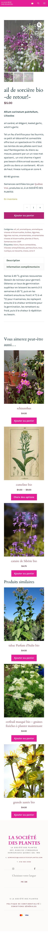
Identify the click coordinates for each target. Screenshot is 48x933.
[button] (38, 3)
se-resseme (17, 251)
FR (22, 882)
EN (26, 882)
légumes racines (11, 235)
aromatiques (25, 229)
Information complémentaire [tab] (23, 266)
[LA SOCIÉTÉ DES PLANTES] (7, 3)
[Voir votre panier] (32, 3)
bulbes (28, 232)
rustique (7, 251)
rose (40, 248)
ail (15, 229)
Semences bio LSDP (12, 241)
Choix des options (24, 497)
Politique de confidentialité (23, 904)
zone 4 (32, 251)
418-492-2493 (25, 862)
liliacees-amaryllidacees (14, 248)
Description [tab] (13, 260)
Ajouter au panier (24, 215)
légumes (35, 232)
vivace (25, 251)
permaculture (31, 248)
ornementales (25, 235)
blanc (16, 245)
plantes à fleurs (32, 238)
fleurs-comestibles (27, 245)
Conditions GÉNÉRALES (24, 906)
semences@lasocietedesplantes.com (25, 857)
